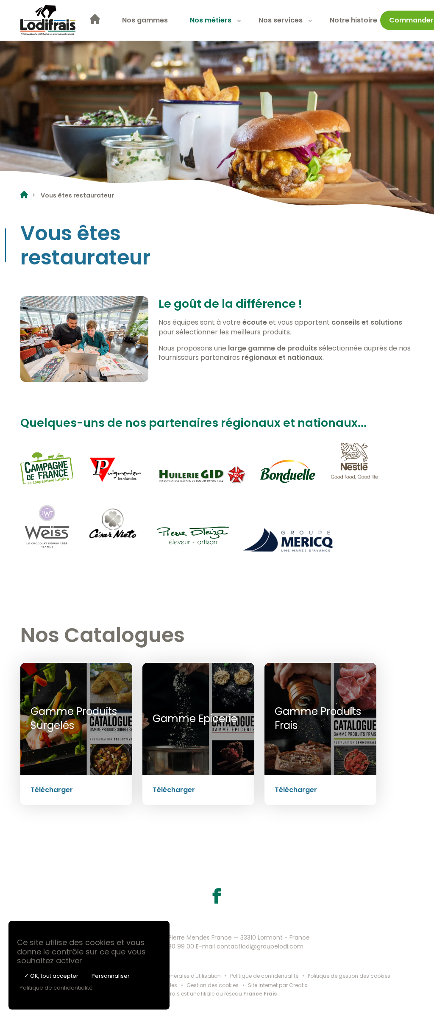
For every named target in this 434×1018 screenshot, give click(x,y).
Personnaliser (111, 976)
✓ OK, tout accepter (51, 976)
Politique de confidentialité (264, 975)
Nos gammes (145, 20)
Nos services (281, 20)
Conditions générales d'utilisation (177, 975)
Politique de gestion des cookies (349, 975)
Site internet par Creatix (277, 985)
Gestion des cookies (212, 985)
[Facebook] (217, 901)
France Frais (260, 993)
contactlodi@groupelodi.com (260, 946)
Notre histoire (353, 20)
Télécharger (52, 790)
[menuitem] (95, 20)
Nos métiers (210, 20)
